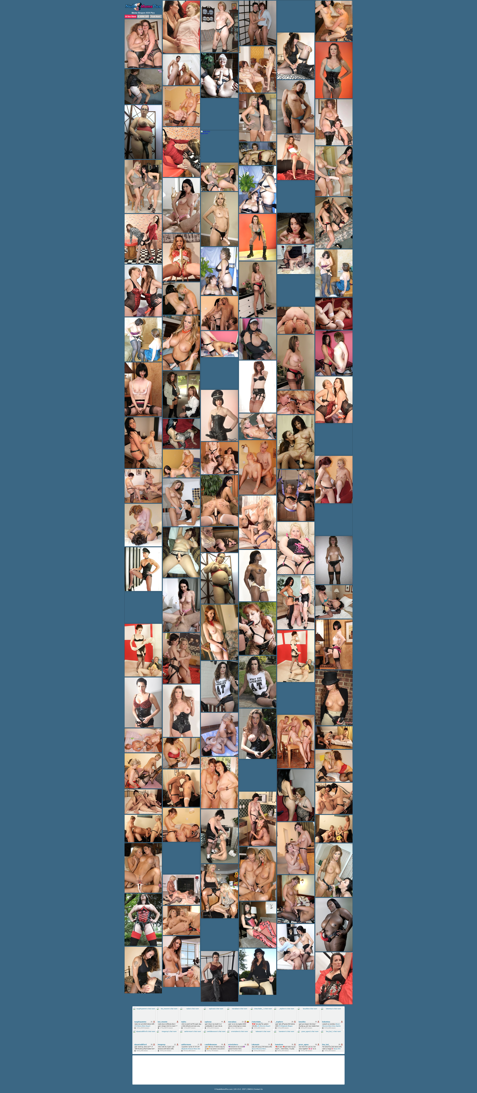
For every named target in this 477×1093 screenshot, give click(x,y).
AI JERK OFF (143, 16)
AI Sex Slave (130, 16)
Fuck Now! (155, 16)
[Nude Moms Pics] (143, 6)
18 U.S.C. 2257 (240, 1089)
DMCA (249, 1089)
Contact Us (258, 1089)
